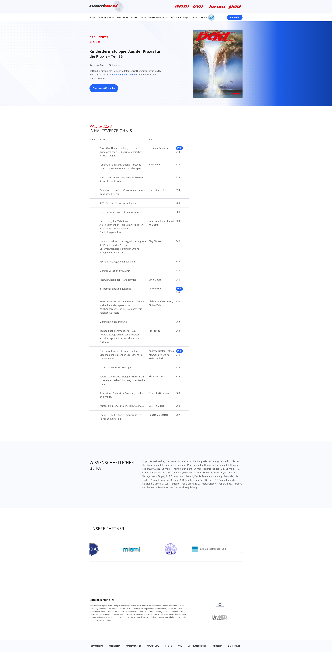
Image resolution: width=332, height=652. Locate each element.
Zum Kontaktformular (104, 88)
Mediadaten (122, 18)
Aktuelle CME (153, 646)
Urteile (143, 18)
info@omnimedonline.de (122, 74)
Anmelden (234, 17)
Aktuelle (203, 18)
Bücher (134, 18)
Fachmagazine (104, 18)
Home (92, 18)
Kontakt (170, 18)
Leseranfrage (182, 18)
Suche (194, 18)
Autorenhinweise (156, 18)
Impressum (217, 646)
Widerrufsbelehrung (197, 646)
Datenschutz (234, 646)
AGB (180, 646)
